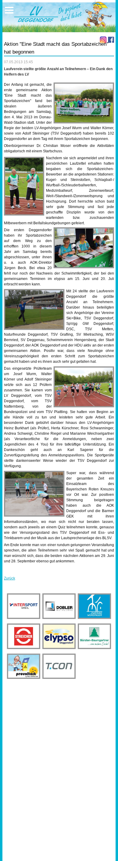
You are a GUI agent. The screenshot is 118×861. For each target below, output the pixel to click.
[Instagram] (103, 39)
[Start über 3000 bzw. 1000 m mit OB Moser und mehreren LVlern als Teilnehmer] (84, 386)
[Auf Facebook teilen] (111, 40)
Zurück (9, 578)
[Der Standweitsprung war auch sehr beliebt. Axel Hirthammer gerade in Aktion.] (34, 494)
